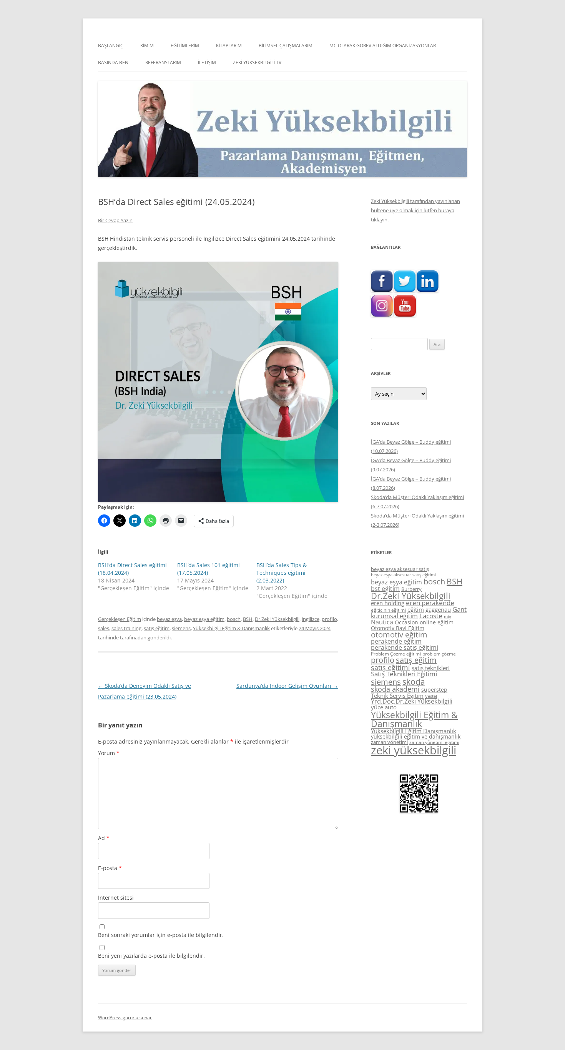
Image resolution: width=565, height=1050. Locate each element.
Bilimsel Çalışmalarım (285, 45)
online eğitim (437, 622)
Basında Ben (113, 62)
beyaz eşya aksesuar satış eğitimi (403, 574)
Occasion (406, 622)
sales (103, 628)
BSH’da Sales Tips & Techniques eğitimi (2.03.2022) (281, 572)
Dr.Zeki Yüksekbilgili (277, 619)
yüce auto (384, 707)
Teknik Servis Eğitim (397, 695)
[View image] (218, 382)
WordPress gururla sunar (125, 1017)
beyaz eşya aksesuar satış (400, 569)
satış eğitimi (390, 667)
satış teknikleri (431, 668)
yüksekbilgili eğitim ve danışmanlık (415, 736)
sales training (126, 628)
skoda (413, 681)
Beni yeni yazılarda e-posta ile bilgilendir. (151, 955)
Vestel (431, 696)
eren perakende (430, 602)
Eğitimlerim (185, 45)
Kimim (147, 45)
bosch (234, 619)
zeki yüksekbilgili (413, 750)
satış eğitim (157, 628)
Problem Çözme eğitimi (396, 654)
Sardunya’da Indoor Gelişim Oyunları (287, 685)
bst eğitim (385, 588)
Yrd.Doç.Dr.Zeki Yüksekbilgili (411, 701)
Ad (104, 838)
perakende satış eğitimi (404, 647)
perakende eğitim (396, 641)
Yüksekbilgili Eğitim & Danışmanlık (231, 628)
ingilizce (310, 619)
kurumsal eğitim (394, 616)
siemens (181, 628)
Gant (459, 609)
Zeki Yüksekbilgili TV (257, 62)
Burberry (411, 589)
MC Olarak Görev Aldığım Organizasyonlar (382, 45)
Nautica (382, 622)
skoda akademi (395, 689)
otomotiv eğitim (399, 634)
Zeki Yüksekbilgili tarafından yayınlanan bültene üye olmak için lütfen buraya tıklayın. (415, 210)
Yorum (109, 753)
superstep (434, 689)
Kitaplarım (229, 45)
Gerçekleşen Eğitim (119, 619)
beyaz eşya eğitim (204, 619)
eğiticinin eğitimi (388, 610)
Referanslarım (163, 62)
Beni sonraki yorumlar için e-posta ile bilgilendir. (161, 935)
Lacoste (430, 615)
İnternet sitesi (116, 897)
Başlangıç (110, 45)
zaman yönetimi (389, 742)
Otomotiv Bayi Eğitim (397, 628)
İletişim (207, 62)
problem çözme (439, 654)
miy (447, 616)
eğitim (415, 609)
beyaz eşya (169, 619)
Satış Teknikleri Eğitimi (404, 673)
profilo (329, 619)
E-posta (110, 868)
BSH (248, 619)
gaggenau (438, 609)
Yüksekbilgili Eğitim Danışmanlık (413, 731)
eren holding (387, 603)
